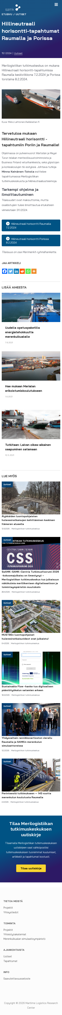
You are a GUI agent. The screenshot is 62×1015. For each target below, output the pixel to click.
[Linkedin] (16, 271)
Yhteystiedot (10, 912)
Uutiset (18, 53)
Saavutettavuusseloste (16, 978)
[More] (34, 271)
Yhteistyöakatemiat (14, 934)
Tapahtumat (10, 961)
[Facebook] (4, 271)
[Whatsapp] (28, 271)
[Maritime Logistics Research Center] (12, 7)
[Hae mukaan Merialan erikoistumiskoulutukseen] (31, 365)
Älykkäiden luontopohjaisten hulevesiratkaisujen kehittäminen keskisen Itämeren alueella (28, 520)
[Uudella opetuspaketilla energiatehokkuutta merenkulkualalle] (31, 307)
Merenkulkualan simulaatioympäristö (24, 938)
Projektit (8, 907)
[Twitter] (10, 271)
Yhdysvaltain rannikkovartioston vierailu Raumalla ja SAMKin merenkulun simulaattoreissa (27, 741)
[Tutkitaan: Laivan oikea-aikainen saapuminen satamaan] (31, 424)
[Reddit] (22, 271)
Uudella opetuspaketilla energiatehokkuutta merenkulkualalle (22, 332)
